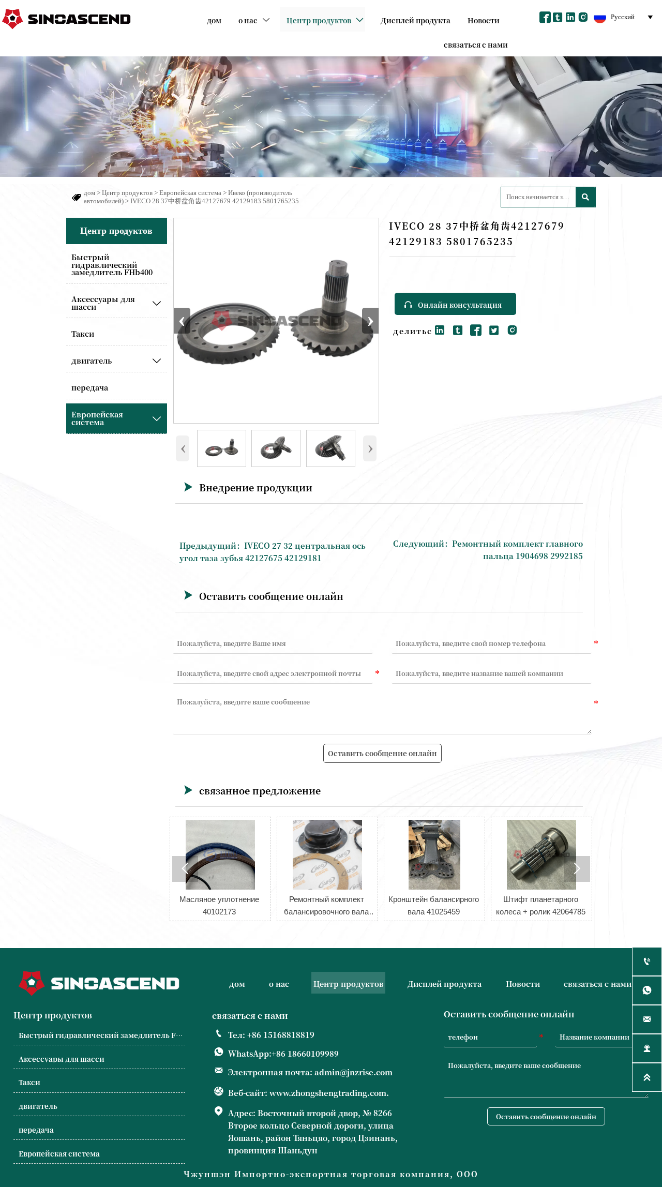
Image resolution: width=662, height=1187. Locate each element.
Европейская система (190, 193)
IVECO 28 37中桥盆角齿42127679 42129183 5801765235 (214, 201)
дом (89, 193)
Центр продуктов (127, 193)
